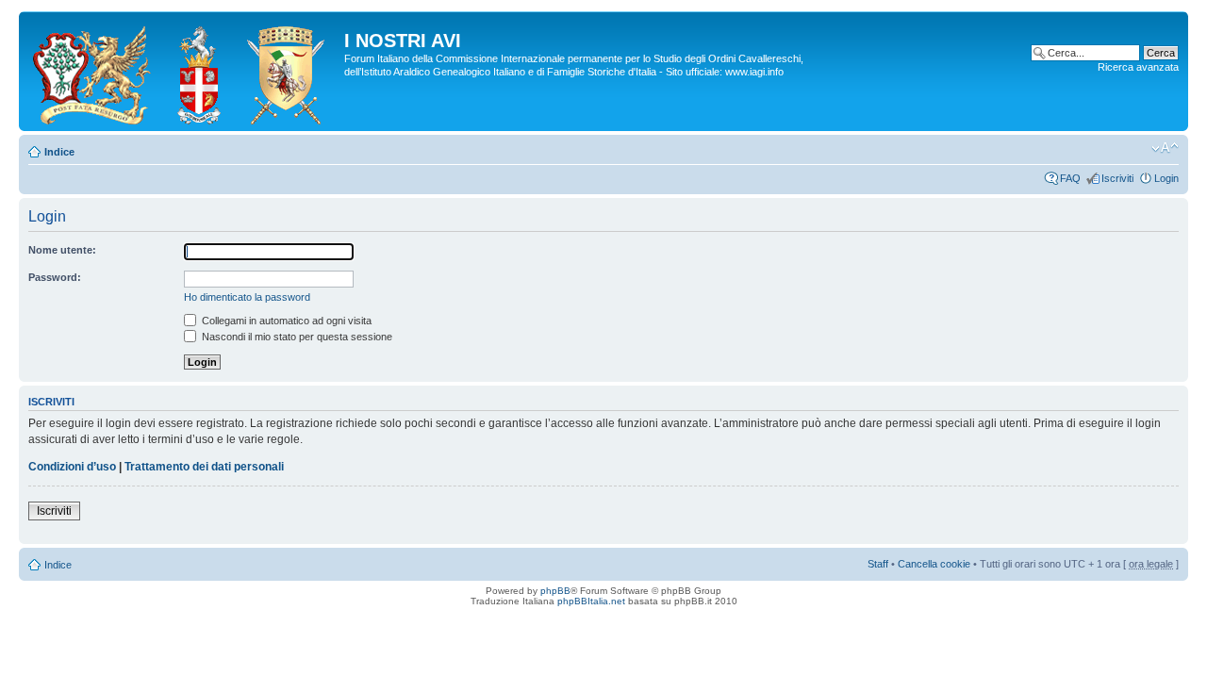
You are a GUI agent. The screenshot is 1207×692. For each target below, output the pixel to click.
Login (1166, 178)
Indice (59, 151)
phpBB (555, 590)
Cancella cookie (934, 563)
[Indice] (184, 71)
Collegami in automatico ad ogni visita (285, 320)
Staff (878, 563)
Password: (54, 277)
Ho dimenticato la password (247, 297)
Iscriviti (1117, 178)
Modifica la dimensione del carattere (1165, 148)
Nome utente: (62, 249)
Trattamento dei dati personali (204, 466)
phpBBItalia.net (591, 601)
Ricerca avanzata (1138, 67)
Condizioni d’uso (72, 466)
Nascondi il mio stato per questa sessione (295, 336)
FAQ (1070, 178)
